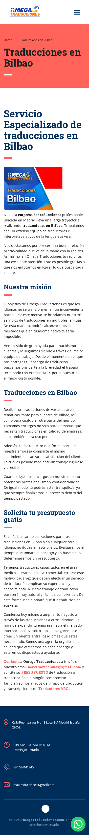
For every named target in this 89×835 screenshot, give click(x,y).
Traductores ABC (53, 688)
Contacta (12, 661)
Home (8, 40)
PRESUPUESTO (34, 672)
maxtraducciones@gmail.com (54, 667)
